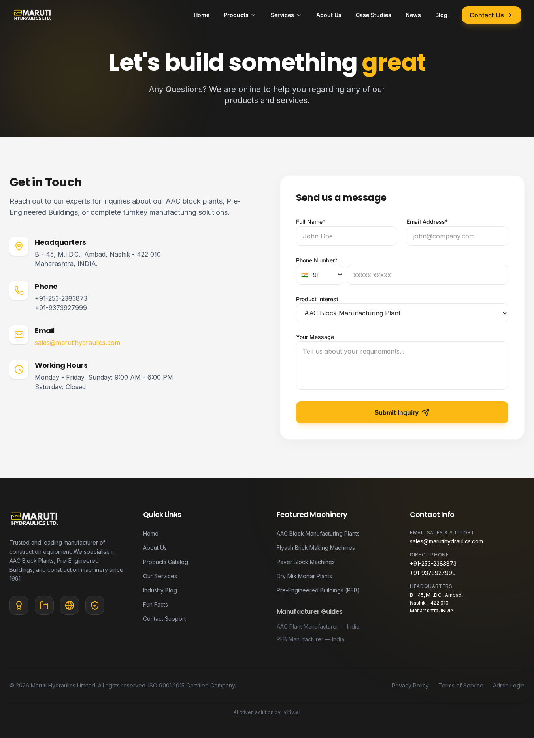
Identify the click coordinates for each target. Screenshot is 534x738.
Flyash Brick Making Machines (316, 547)
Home (201, 14)
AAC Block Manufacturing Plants (318, 533)
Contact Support (164, 618)
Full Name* (310, 221)
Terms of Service (460, 685)
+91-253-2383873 (61, 298)
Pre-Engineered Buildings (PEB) (318, 590)
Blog (441, 14)
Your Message (315, 336)
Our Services (160, 576)
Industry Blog (160, 590)
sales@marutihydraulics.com (77, 343)
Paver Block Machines (306, 561)
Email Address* (427, 221)
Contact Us (487, 15)
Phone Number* (317, 260)
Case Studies (373, 14)
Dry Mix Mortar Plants (304, 576)
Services (282, 14)
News (413, 14)
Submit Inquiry (397, 412)
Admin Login (509, 685)
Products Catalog (165, 561)
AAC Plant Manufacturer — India (318, 626)
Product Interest (317, 299)
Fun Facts (155, 604)
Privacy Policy (410, 685)
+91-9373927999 (61, 308)
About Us (329, 14)
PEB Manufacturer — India (310, 639)
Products (236, 14)
